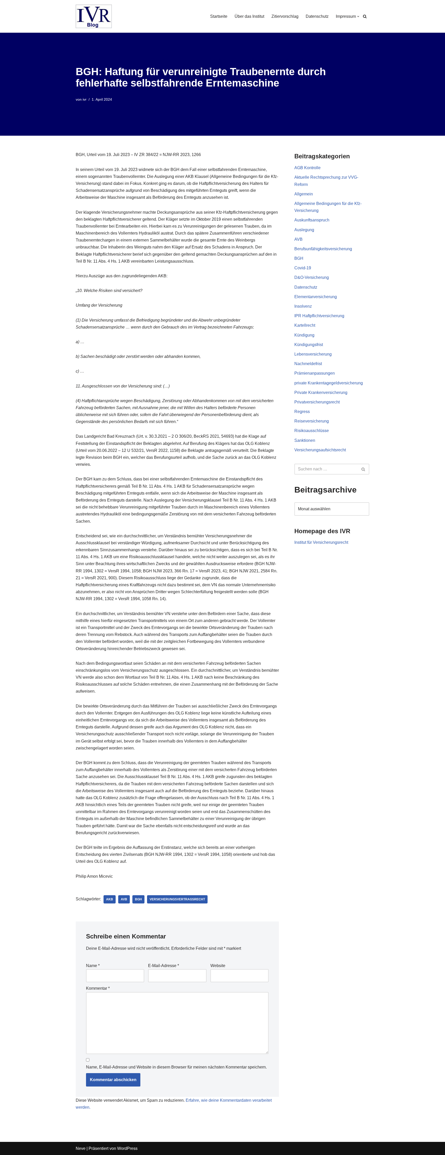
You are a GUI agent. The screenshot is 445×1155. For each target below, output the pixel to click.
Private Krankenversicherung (320, 392)
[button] (358, 16)
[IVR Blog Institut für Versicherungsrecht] (94, 16)
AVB (124, 899)
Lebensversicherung (313, 354)
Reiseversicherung (311, 421)
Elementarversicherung (315, 297)
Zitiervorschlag (284, 16)
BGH (138, 899)
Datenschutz (317, 16)
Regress (302, 411)
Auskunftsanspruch (311, 220)
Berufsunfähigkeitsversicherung (323, 249)
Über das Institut (249, 16)
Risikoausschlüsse (311, 430)
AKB (109, 899)
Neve (80, 1148)
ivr (85, 99)
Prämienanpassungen (314, 373)
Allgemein (303, 194)
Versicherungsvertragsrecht (177, 899)
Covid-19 (302, 268)
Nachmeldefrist (308, 363)
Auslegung (304, 230)
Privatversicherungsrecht (317, 402)
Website (217, 965)
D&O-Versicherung (311, 277)
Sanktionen (304, 440)
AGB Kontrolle (307, 168)
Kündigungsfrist (308, 344)
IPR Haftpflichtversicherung (319, 316)
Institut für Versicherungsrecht (321, 542)
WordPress (127, 1148)
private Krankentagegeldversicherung (328, 383)
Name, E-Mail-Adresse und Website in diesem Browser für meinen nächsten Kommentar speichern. (176, 1067)
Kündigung (304, 335)
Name (93, 965)
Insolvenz (303, 306)
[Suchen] (365, 16)
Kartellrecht (304, 325)
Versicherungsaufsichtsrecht (320, 450)
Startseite (218, 16)
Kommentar (98, 988)
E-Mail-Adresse (163, 965)
